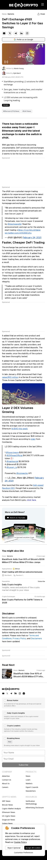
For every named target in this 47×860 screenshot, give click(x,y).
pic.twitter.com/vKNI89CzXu (18, 233)
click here (31, 500)
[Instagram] (27, 33)
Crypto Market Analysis (11, 808)
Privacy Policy (19, 638)
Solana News (7, 823)
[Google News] (24, 693)
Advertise (6, 776)
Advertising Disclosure (35, 807)
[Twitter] (10, 33)
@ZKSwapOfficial (15, 455)
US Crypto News (8, 816)
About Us (6, 783)
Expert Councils (32, 787)
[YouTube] (4, 33)
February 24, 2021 (32, 237)
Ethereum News (8, 812)
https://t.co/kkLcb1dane (29, 230)
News (4, 14)
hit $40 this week (19, 428)
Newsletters (31, 791)
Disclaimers (36, 638)
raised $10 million (10, 377)
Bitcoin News (7, 805)
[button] (23, 703)
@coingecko (22, 473)
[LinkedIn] (21, 33)
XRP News (6, 801)
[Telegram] (16, 33)
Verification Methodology (31, 802)
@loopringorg (12, 452)
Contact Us (6, 780)
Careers (5, 787)
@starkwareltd (14, 224)
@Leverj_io (12, 467)
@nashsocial (12, 461)
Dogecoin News (8, 819)
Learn (28, 780)
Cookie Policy (20, 842)
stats (33, 439)
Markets (11, 14)
